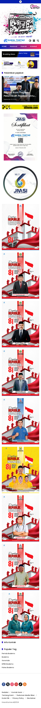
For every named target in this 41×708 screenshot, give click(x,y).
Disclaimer (31, 698)
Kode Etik (5, 698)
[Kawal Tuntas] (14, 40)
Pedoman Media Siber (26, 695)
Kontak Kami (17, 692)
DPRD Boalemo (7, 664)
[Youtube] (16, 684)
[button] (30, 40)
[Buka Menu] (34, 40)
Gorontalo (6, 660)
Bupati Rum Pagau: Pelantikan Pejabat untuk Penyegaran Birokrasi (20, 94)
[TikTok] (20, 684)
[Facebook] (3, 684)
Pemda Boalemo (8, 653)
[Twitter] (8, 684)
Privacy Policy (18, 698)
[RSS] (25, 684)
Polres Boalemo (8, 667)
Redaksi (5, 692)
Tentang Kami (7, 695)
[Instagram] (12, 684)
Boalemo (7, 89)
